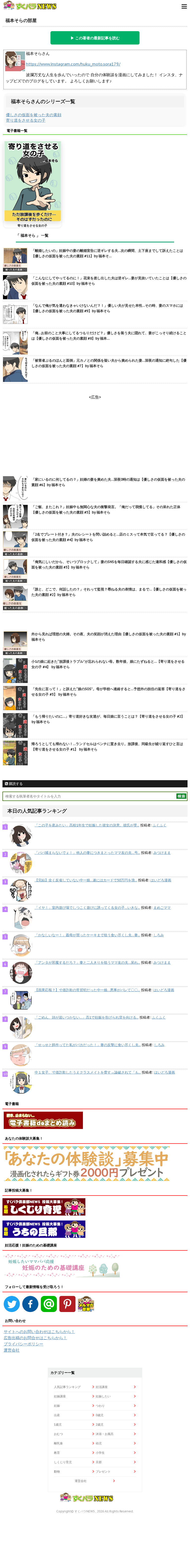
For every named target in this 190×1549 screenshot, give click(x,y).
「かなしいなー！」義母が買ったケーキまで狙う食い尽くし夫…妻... (87, 935)
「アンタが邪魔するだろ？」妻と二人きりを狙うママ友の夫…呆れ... (87, 962)
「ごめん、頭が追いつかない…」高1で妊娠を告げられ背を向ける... (87, 1017)
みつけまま (162, 852)
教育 (57, 1453)
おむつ (58, 1434)
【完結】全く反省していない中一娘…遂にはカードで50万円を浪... (86, 880)
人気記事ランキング (67, 1387)
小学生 (100, 1453)
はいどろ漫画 (160, 880)
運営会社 (12, 1350)
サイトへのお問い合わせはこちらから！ (39, 1331)
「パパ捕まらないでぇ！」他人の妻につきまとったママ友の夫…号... (87, 852)
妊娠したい (103, 1396)
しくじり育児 (63, 1462)
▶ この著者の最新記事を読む (95, 37)
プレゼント (103, 1471)
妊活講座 (102, 1387)
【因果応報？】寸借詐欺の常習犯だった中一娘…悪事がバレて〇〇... (87, 990)
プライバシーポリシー (23, 1343)
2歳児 (99, 1424)
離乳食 (58, 1443)
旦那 (99, 1462)
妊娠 (57, 1406)
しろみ (158, 935)
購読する (15, 783)
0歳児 (99, 1415)
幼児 (99, 1443)
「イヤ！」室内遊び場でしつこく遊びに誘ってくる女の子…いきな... (87, 907)
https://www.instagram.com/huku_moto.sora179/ (73, 64)
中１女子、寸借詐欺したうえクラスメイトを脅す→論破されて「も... (88, 1072)
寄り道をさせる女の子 (26, 120)
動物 (57, 1471)
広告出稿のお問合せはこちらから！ (35, 1337)
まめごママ (162, 907)
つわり (100, 1406)
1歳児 (58, 1424)
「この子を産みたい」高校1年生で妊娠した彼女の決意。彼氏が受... (87, 825)
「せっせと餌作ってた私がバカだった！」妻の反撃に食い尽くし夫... (88, 1045)
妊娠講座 (60, 1396)
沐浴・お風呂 (105, 1434)
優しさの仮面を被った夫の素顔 (33, 114)
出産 (57, 1415)
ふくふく (159, 825)
